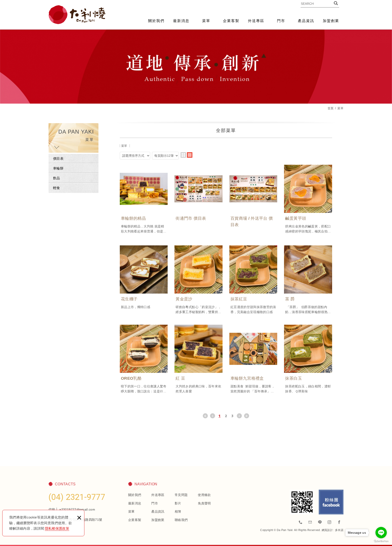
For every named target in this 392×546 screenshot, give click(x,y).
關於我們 (156, 21)
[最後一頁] (246, 415)
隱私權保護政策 (57, 528)
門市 (281, 21)
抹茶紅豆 (253, 279)
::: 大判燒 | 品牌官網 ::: (77, 14)
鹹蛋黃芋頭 (308, 199)
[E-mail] (310, 522)
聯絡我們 (181, 520)
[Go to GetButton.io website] (381, 541)
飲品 (56, 178)
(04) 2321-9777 (77, 497)
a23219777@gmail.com (77, 509)
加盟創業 (331, 21)
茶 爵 (308, 279)
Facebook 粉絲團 (331, 502)
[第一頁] (205, 415)
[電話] (300, 522)
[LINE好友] (319, 522)
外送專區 (256, 21)
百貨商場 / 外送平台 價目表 (253, 200)
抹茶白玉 (308, 359)
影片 (178, 503)
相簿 (178, 511)
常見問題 (181, 495)
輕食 (56, 188)
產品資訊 (306, 21)
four (189, 155)
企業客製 (231, 21)
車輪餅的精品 (144, 199)
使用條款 (204, 495)
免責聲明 (204, 503)
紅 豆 (198, 359)
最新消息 (181, 21)
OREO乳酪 (144, 359)
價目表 (58, 158)
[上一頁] (212, 415)
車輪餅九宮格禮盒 (253, 359)
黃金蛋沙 (198, 279)
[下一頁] (239, 415)
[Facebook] (339, 522)
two (183, 155)
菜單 (206, 21)
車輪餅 (58, 168)
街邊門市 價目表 (198, 197)
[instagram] (329, 522)
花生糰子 (144, 277)
